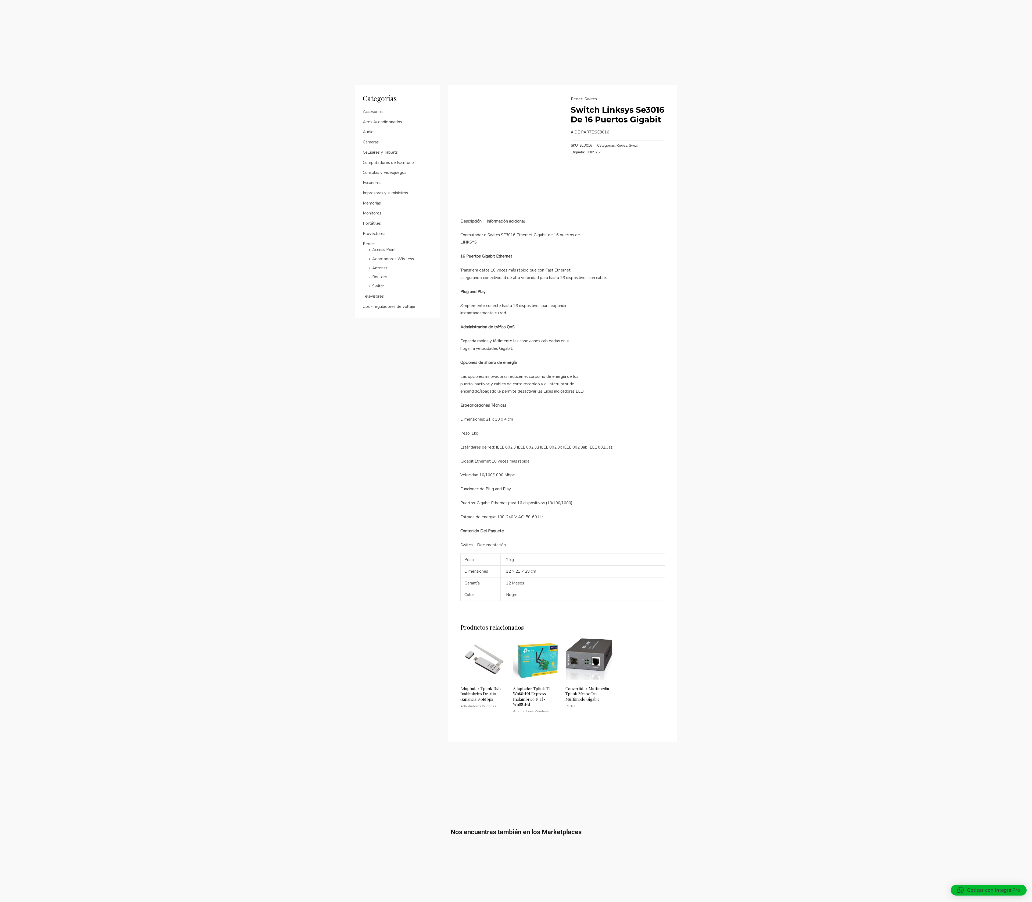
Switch (378, 286)
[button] (989, 890)
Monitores (372, 213)
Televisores (373, 296)
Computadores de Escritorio (388, 162)
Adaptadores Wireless (393, 259)
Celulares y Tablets (380, 152)
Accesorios (373, 111)
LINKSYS (593, 152)
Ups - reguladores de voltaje (389, 306)
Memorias (372, 203)
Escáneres (372, 182)
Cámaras (371, 142)
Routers (379, 277)
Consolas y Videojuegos (384, 172)
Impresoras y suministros (385, 193)
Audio (368, 132)
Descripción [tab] (471, 221)
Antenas (380, 268)
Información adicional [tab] (506, 221)
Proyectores (374, 233)
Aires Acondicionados (382, 122)
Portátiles (372, 223)
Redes (369, 243)
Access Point (384, 249)
